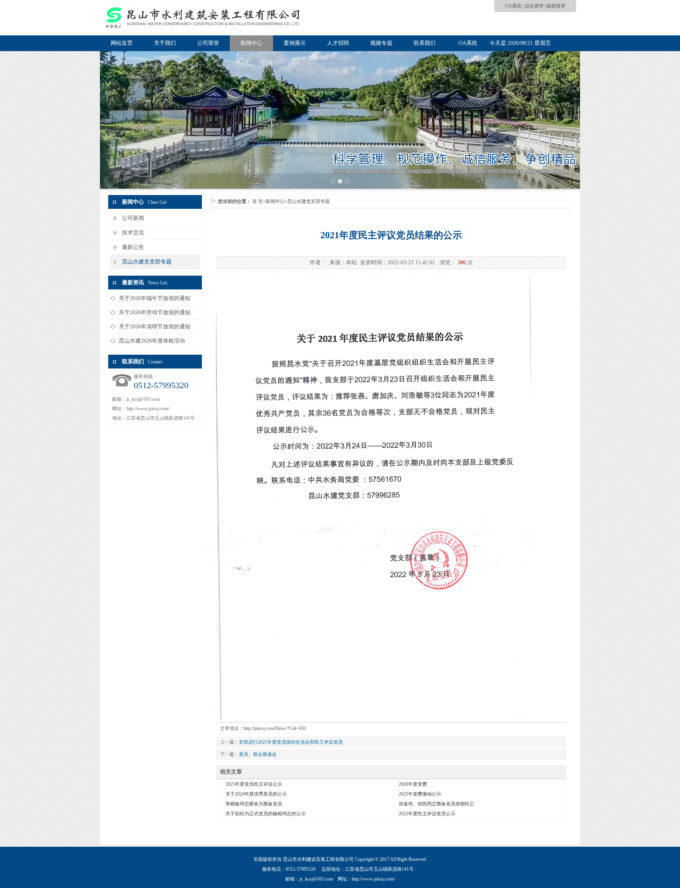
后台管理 (534, 6)
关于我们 (165, 43)
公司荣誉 (208, 43)
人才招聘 (338, 43)
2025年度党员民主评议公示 (253, 784)
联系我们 (425, 43)
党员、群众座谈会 (258, 754)
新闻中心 (251, 43)
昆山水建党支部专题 (147, 262)
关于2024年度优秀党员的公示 (256, 794)
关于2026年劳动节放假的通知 (154, 312)
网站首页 (122, 43)
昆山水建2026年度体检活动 (152, 341)
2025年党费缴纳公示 (420, 794)
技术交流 (133, 233)
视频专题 (381, 43)
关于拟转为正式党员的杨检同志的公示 (265, 813)
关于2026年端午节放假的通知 (154, 298)
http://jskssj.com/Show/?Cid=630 (275, 728)
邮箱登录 (556, 6)
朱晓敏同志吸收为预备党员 (253, 804)
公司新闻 (133, 218)
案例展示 (295, 43)
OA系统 (513, 6)
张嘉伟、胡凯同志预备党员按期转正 (436, 804)
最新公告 (133, 247)
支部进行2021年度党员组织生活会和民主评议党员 (291, 742)
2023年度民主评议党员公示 (427, 813)
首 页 (257, 201)
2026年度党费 (413, 784)
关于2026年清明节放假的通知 (154, 327)
